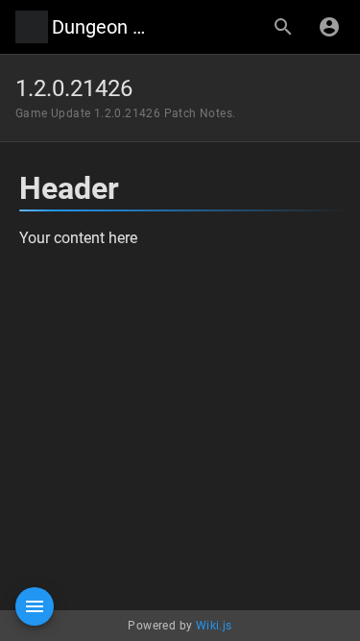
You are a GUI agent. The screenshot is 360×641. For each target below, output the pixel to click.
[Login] (329, 27)
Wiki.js (214, 625)
